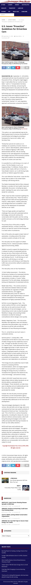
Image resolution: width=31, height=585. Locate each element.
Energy (17, 4)
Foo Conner (24, 129)
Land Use (20, 8)
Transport (12, 8)
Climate (10, 4)
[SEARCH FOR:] (7, 14)
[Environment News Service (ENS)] (15, 2)
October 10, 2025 (7, 524)
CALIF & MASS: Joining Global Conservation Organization (14, 515)
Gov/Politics (25, 4)
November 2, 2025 (7, 506)
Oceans (3, 11)
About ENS (16, 11)
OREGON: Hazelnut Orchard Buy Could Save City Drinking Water (15, 509)
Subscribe (24, 11)
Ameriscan (7, 498)
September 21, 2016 (8, 36)
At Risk (3, 4)
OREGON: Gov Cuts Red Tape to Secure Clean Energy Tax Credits (15, 521)
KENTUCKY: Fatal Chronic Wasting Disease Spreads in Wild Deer (14, 503)
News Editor (19, 36)
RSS (9, 11)
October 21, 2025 (7, 518)
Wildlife (3, 8)
